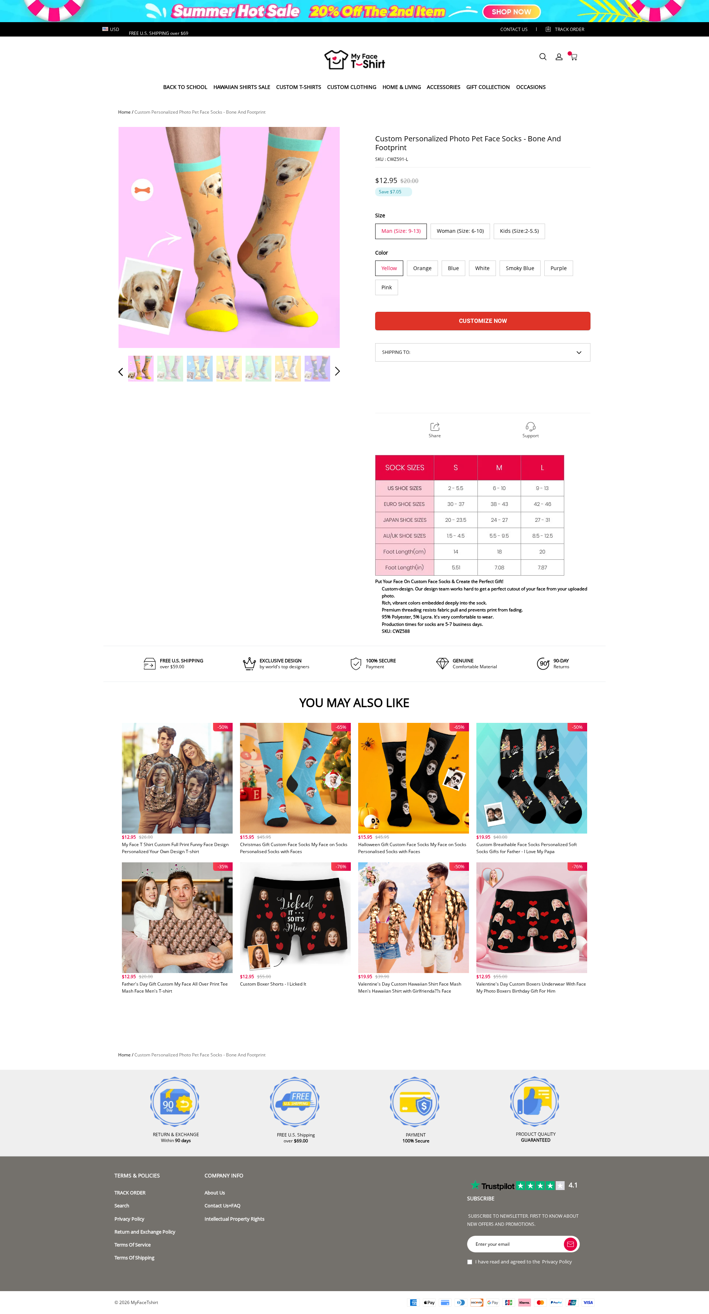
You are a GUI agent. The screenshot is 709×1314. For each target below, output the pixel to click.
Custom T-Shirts (298, 86)
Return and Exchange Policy (144, 1232)
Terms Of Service (132, 1245)
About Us (215, 1193)
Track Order (569, 29)
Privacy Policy (129, 1219)
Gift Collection (488, 86)
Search (121, 1206)
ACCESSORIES (443, 86)
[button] (135, 237)
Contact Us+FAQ (222, 1206)
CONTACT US (514, 29)
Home (124, 112)
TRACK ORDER (129, 1193)
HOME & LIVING (402, 86)
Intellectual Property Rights (234, 1219)
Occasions (531, 86)
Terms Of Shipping (134, 1258)
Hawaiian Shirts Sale (241, 86)
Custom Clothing (351, 86)
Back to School (185, 86)
